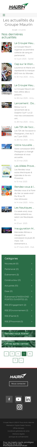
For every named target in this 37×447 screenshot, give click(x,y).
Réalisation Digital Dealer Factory (18, 425)
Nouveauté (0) (11, 264)
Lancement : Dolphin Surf (24, 103)
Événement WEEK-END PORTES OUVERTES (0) (17, 298)
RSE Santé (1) (11, 316)
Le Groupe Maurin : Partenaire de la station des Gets (24, 85)
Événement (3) (12, 275)
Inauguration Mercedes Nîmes (24, 228)
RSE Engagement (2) (15, 305)
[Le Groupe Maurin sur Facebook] (9, 399)
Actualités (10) (11, 286)
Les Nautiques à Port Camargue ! (24, 208)
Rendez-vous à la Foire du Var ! (24, 187)
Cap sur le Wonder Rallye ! (24, 64)
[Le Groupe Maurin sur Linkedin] (27, 399)
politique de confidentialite (18, 437)
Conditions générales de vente (18, 431)
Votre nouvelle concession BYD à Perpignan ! (24, 145)
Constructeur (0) (13, 280)
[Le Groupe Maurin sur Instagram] (19, 407)
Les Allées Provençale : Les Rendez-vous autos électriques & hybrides (24, 166)
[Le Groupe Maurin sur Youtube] (18, 399)
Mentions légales (18, 434)
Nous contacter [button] (18, 384)
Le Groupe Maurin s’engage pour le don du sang (24, 43)
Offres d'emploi (18, 428)
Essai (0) (9, 291)
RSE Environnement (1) (16, 311)
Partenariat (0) (12, 269)
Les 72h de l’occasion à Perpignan (24, 127)
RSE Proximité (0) (14, 322)
